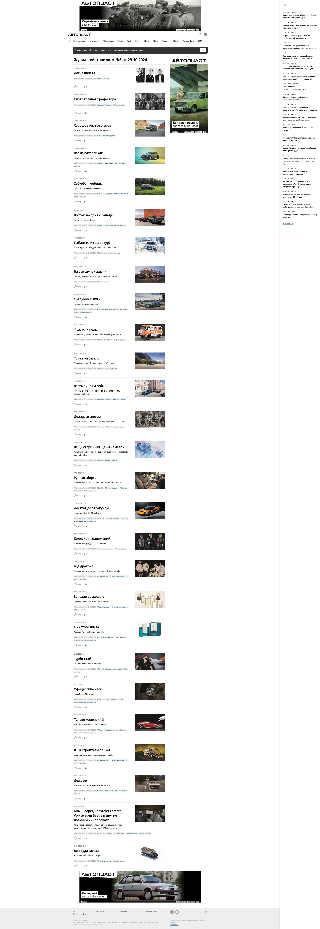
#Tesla (175, 41)
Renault (100, 163)
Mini (99, 833)
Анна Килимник (132, 833)
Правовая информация (82, 914)
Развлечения (119, 833)
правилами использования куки (128, 50)
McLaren (101, 518)
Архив (75, 911)
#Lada (129, 41)
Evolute (100, 368)
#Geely (137, 41)
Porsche (101, 637)
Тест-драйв (108, 194)
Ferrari (100, 730)
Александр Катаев (121, 194)
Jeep (99, 699)
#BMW (199, 41)
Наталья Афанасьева (105, 549)
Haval (100, 194)
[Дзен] (177, 912)
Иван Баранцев (112, 427)
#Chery (155, 41)
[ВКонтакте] (172, 912)
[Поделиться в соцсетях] (85, 86)
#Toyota (120, 41)
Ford (99, 136)
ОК (203, 50)
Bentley (100, 460)
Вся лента (288, 223)
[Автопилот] (79, 35)
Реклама (123, 911)
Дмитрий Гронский (105, 105)
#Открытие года (79, 41)
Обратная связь (150, 911)
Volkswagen (108, 833)
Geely (100, 225)
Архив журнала (103, 79)
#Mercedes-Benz (188, 41)
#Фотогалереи (108, 41)
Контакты (100, 911)
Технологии (102, 253)
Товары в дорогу (112, 488)
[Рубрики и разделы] (206, 34)
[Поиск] (200, 34)
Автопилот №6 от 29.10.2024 (85, 79)
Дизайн (101, 791)
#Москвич (165, 41)
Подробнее (174, 925)
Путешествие (103, 309)
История (101, 427)
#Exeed (146, 41)
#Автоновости (94, 41)
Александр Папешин (113, 163)
